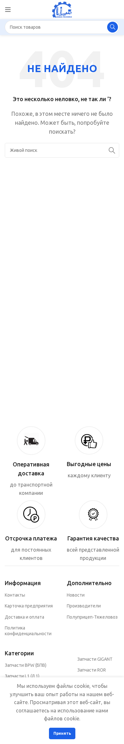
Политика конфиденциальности (28, 630)
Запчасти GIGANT (95, 659)
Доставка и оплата (24, 617)
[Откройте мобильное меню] (8, 9)
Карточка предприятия (29, 605)
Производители (84, 605)
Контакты (15, 595)
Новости (76, 595)
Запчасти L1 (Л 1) (22, 676)
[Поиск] (112, 27)
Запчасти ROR (91, 670)
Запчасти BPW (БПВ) (25, 665)
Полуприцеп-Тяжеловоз (92, 617)
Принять (62, 733)
